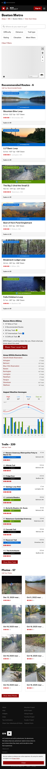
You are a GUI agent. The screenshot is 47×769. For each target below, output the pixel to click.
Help (3, 710)
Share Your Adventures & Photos (12, 723)
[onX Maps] (7, 735)
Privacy (34, 766)
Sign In (37, 8)
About (4, 707)
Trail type (31, 32)
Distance (19, 32)
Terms (28, 766)
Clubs (4, 717)
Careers (4, 752)
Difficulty (7, 32)
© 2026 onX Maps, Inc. (17, 766)
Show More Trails (9, 562)
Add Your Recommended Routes (12, 88)
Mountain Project (29, 707)
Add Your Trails (6, 447)
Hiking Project (28, 713)
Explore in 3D (7, 122)
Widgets (4, 713)
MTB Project (28, 710)
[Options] (41, 75)
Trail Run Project (29, 717)
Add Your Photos (7, 573)
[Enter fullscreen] (42, 48)
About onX (5, 749)
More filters (30, 37)
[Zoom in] (42, 57)
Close (23, 763)
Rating (6, 37)
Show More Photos (10, 696)
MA (9, 19)
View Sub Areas (31, 19)
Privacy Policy (16, 758)
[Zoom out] (42, 60)
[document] (23, 759)
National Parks (28, 723)
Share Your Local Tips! (15, 347)
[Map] (23, 62)
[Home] (11, 8)
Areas (4, 19)
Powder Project (29, 720)
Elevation (17, 37)
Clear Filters (7, 43)
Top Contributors (7, 720)
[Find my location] (42, 52)
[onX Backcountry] (8, 2)
